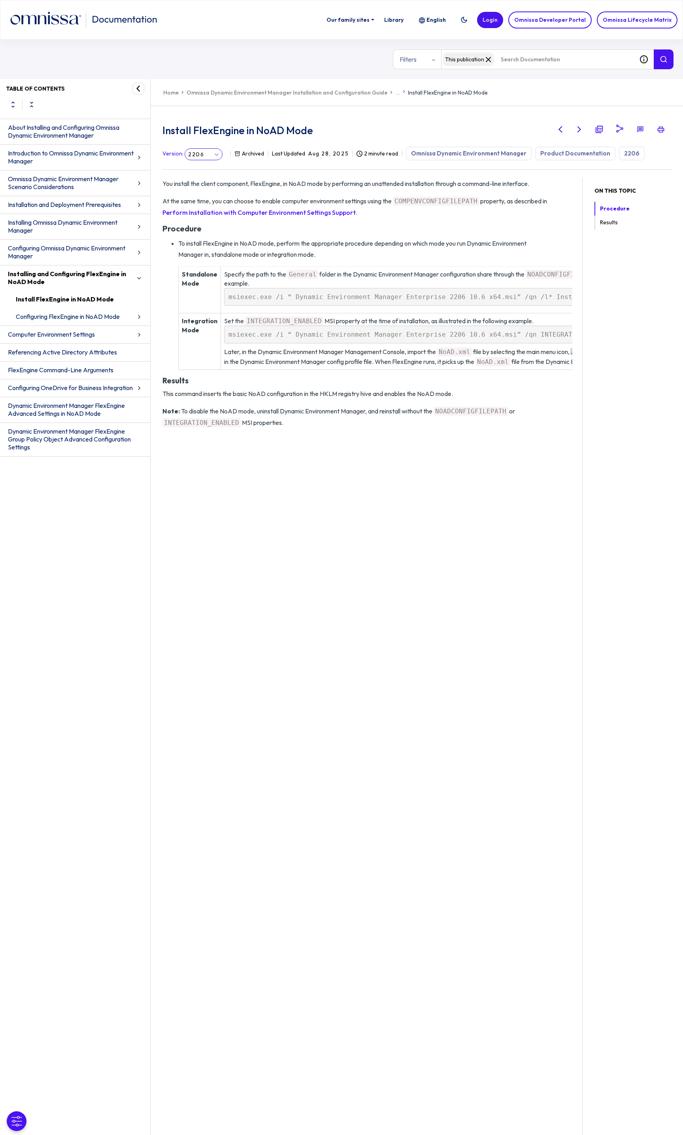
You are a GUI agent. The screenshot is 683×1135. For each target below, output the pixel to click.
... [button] (397, 92)
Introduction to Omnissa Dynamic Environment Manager (71, 157)
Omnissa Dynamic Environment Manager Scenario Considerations (63, 183)
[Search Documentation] (664, 59)
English (436, 19)
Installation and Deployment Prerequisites (64, 204)
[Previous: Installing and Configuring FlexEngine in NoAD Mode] (560, 129)
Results (609, 222)
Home (171, 92)
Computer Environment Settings (51, 334)
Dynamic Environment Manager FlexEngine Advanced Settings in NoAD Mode (66, 409)
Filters (408, 59)
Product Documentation (575, 153)
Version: (172, 153)
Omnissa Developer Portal (550, 19)
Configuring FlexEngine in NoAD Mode (68, 316)
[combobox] (537, 59)
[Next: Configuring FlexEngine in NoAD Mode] (579, 129)
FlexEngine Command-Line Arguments (60, 370)
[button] (464, 20)
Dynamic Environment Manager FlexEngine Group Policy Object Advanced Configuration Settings (69, 439)
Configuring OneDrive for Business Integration (70, 388)
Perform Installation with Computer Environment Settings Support (259, 212)
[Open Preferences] (16, 1121)
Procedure (615, 208)
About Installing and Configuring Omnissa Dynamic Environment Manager (63, 131)
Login (490, 19)
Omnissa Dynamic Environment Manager (468, 153)
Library (394, 19)
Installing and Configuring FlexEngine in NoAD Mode (67, 278)
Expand (13, 104)
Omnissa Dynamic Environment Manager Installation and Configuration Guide (287, 92)
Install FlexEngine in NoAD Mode (65, 299)
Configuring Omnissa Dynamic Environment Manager (66, 252)
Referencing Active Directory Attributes (62, 352)
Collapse (31, 104)
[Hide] (138, 89)
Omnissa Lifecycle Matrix (637, 19)
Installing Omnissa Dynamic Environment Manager (62, 226)
